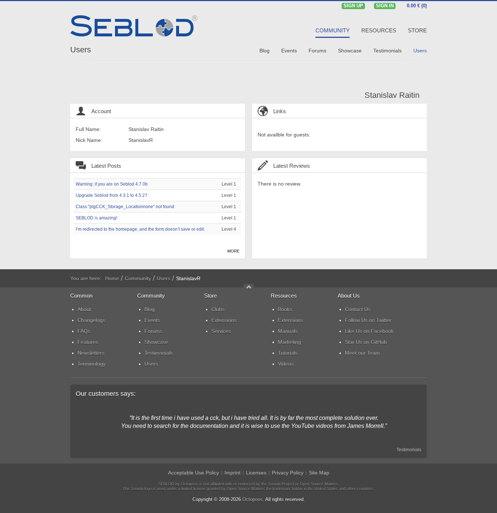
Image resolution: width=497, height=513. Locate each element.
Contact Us (357, 309)
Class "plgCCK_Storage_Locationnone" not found (125, 206)
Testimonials (409, 449)
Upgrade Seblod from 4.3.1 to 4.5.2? (111, 195)
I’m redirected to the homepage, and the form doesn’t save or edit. (140, 229)
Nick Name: (89, 140)
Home (112, 278)
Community (138, 278)
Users (80, 49)
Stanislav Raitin (392, 95)
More (233, 251)
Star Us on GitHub (366, 342)
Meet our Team (362, 353)
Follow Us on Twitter (368, 320)
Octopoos (252, 499)
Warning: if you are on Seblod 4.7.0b (112, 184)
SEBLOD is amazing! (96, 217)
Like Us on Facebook (369, 331)
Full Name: (88, 129)
